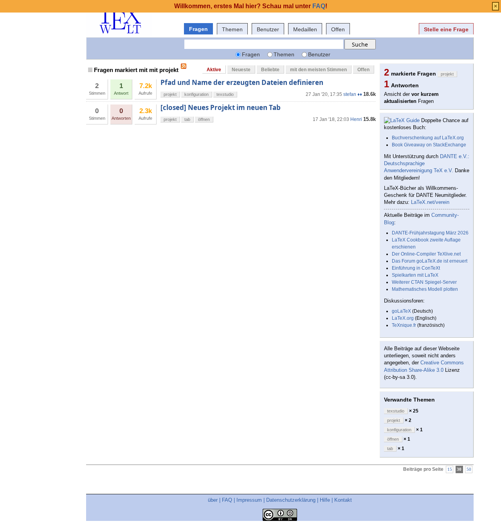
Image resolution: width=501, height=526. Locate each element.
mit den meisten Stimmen (318, 69)
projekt (170, 94)
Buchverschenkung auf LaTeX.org (428, 138)
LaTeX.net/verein (430, 202)
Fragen (198, 29)
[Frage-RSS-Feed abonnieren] (183, 66)
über (213, 500)
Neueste (241, 69)
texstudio (225, 94)
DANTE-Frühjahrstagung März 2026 (430, 233)
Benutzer (268, 29)
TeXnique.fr (404, 325)
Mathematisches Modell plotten (425, 289)
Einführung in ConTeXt (416, 268)
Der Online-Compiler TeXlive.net (426, 254)
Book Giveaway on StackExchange (429, 145)
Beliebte (270, 69)
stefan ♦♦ (352, 94)
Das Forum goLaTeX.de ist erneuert (429, 261)
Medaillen (305, 29)
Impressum (249, 500)
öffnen (204, 119)
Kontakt (343, 500)
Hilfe (325, 500)
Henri (356, 119)
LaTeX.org (403, 318)
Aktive (214, 69)
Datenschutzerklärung (290, 500)
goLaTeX (401, 311)
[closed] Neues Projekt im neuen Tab (220, 107)
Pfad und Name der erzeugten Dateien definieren (241, 82)
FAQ (227, 500)
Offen (338, 29)
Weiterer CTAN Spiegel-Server (424, 282)
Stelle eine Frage (446, 29)
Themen (232, 29)
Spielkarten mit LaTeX (415, 275)
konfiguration (196, 94)
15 (449, 469)
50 (469, 469)
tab (187, 119)
